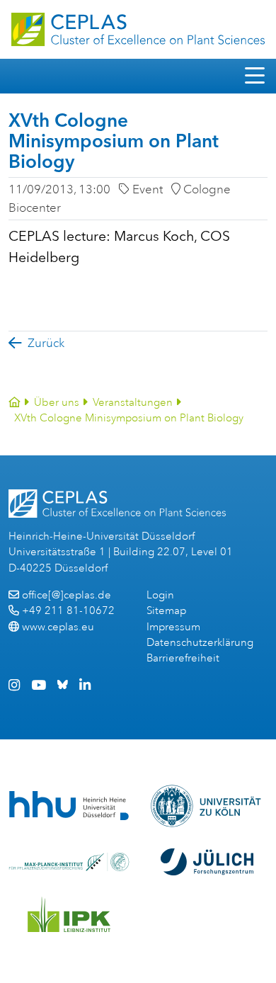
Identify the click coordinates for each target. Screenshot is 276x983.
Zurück (46, 343)
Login (160, 595)
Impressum (173, 627)
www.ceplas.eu (58, 627)
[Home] (14, 402)
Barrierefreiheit (182, 658)
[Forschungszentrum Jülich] (207, 862)
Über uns (56, 402)
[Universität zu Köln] (207, 806)
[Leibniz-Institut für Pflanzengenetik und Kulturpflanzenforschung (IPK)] (69, 914)
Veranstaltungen (133, 402)
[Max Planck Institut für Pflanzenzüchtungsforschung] (69, 862)
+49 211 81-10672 (68, 611)
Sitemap (166, 611)
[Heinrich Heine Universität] (69, 806)
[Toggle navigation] (255, 76)
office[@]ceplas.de (66, 595)
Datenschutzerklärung (199, 642)
